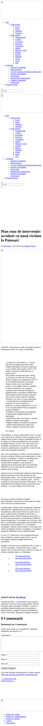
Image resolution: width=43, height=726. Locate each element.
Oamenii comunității (18, 80)
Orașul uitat (15, 76)
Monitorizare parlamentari (20, 78)
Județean (18, 31)
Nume (4, 655)
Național (18, 33)
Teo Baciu (7, 246)
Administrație (20, 37)
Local (17, 27)
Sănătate (18, 57)
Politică (18, 52)
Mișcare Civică (21, 50)
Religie (18, 55)
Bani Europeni (16, 70)
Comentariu (6, 635)
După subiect (15, 35)
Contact (9, 721)
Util (16, 63)
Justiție (17, 48)
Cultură (18, 39)
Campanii (9, 65)
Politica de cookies (13, 714)
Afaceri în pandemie (18, 67)
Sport (17, 61)
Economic (19, 42)
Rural (17, 29)
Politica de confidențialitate (16, 717)
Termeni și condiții (13, 719)
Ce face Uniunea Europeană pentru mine (26, 72)
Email (4, 659)
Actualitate (19, 46)
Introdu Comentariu (8, 668)
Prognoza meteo (12, 85)
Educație (18, 44)
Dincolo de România (18, 74)
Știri (7, 22)
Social (17, 59)
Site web (4, 664)
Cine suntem (10, 723)
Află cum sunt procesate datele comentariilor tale (19, 675)
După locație (15, 24)
